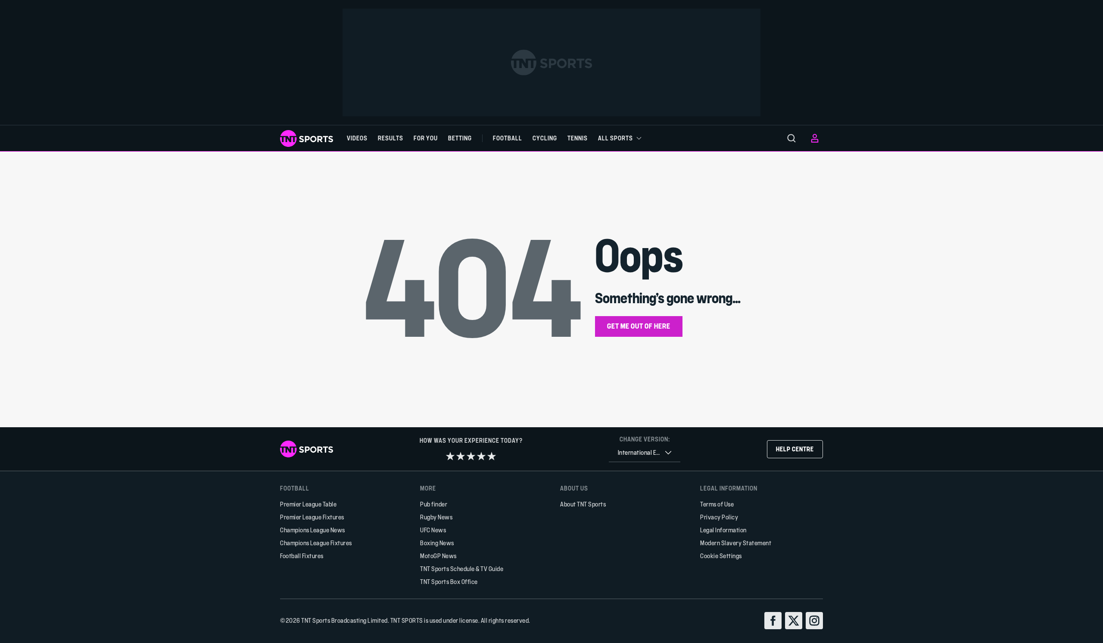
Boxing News (437, 543)
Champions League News (312, 530)
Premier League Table (308, 504)
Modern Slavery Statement (735, 543)
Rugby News (436, 517)
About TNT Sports (583, 504)
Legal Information (723, 530)
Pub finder (433, 504)
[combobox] (644, 453)
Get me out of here (638, 326)
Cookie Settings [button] (721, 555)
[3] (471, 456)
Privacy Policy (719, 517)
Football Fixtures (302, 555)
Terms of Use (717, 504)
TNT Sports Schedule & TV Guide (461, 568)
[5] (491, 456)
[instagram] (814, 620)
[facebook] (773, 620)
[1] (450, 456)
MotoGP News (438, 555)
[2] (460, 456)
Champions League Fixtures (316, 543)
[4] (481, 456)
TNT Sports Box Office (449, 581)
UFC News (433, 530)
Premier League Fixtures (312, 517)
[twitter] (793, 620)
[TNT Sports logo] (306, 138)
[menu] (791, 138)
